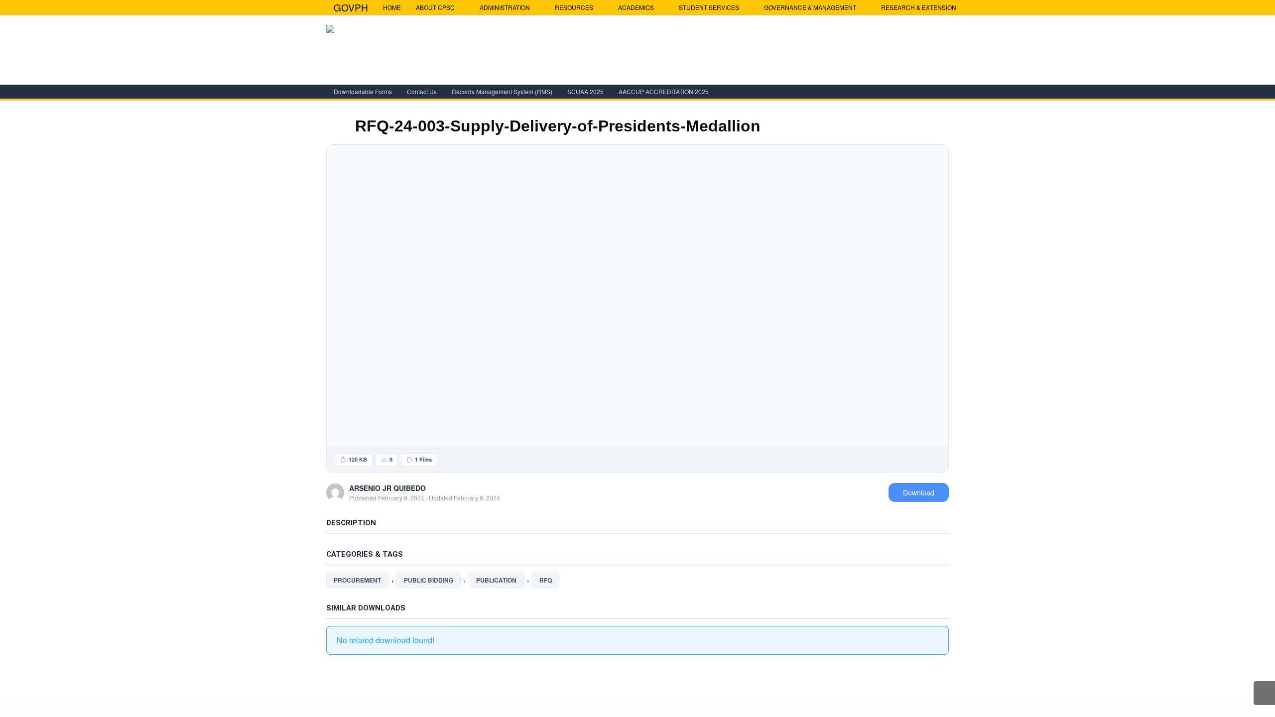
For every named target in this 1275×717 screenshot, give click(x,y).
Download (918, 492)
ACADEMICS (636, 7)
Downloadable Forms (363, 91)
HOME (392, 7)
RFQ (545, 580)
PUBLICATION (496, 580)
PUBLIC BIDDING (428, 580)
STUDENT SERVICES (709, 7)
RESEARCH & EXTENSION (918, 7)
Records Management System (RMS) (502, 91)
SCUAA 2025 (585, 91)
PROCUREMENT (357, 580)
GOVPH (351, 7)
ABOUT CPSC (435, 7)
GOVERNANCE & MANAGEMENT (810, 7)
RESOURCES (574, 7)
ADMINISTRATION (505, 7)
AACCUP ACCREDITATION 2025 (664, 91)
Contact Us (422, 91)
